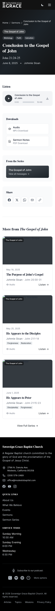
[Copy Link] (40, 200)
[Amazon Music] (28, 578)
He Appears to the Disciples (23, 333)
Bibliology (8, 38)
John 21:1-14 (32, 338)
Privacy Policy (44, 602)
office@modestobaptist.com (21, 480)
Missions (29, 602)
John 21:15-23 (33, 402)
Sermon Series (10, 519)
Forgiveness (12, 343)
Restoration (26, 343)
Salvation (29, 38)
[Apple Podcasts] (10, 578)
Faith (19, 38)
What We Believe (12, 505)
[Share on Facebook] (9, 200)
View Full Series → (27, 425)
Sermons (15, 22)
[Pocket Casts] (22, 578)
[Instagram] (14, 486)
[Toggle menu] (49, 5)
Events (6, 509)
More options (40, 577)
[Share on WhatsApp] (24, 200)
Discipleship (12, 407)
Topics (18, 602)
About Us (7, 500)
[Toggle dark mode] (42, 5)
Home (5, 22)
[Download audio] (47, 98)
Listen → (44, 284)
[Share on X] (17, 200)
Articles (7, 602)
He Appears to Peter (18, 397)
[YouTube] (9, 486)
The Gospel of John (14, 31)
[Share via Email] (32, 200)
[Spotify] (16, 578)
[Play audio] (8, 98)
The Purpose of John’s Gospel (24, 274)
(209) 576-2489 (15, 475)
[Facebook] (4, 486)
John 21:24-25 (11, 58)
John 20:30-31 (33, 279)
